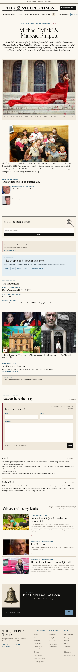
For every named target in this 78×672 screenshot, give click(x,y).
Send (70, 445)
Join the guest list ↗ (10, 250)
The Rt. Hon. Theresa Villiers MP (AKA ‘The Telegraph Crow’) (26, 303)
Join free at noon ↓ (10, 382)
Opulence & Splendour (32, 14)
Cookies (66, 643)
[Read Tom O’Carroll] (16, 547)
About (36, 634)
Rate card (52, 641)
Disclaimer (67, 652)
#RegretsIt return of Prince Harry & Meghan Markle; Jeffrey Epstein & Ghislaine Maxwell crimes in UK (36, 356)
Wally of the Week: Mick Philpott (22, 188)
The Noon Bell (16, 644)
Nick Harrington (17, 199)
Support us (6, 646)
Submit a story (38, 655)
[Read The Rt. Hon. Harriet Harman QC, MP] (16, 566)
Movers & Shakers (9, 14)
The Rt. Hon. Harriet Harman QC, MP (51, 562)
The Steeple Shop (39, 662)
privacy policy (24, 445)
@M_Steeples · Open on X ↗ (10, 371)
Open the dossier (10, 273)
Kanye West (7, 297)
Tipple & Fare (46, 14)
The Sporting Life (63, 14)
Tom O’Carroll (38, 544)
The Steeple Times (28, 55)
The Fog (19, 14)
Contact (36, 652)
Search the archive (39, 658)
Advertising (52, 634)
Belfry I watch (53, 638)
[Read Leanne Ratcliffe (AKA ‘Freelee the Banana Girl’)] (16, 522)
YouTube (5, 644)
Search (39, 234)
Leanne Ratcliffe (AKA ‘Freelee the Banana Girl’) (49, 520)
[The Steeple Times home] (30, 8)
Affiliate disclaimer (70, 655)
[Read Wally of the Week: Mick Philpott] (6, 190)
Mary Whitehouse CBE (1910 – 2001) (17, 290)
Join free (68, 612)
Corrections (37, 643)
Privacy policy (68, 634)
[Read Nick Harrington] (6, 200)
